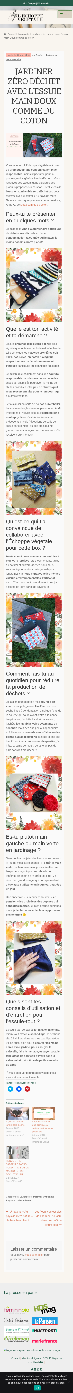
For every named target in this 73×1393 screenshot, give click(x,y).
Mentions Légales (31, 1358)
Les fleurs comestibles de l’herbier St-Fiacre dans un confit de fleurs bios (48, 1218)
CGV (45, 1358)
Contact (15, 1358)
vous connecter (34, 1254)
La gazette (23, 34)
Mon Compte (29, 3)
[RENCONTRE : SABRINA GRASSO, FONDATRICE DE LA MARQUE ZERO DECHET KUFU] (17, 1152)
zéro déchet (24, 1200)
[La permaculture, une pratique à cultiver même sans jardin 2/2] (43, 1113)
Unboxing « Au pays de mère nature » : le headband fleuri (19, 1216)
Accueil (11, 34)
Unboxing (48, 1196)
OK (37, 1388)
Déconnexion (43, 3)
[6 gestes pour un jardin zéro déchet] (17, 1113)
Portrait (37, 1196)
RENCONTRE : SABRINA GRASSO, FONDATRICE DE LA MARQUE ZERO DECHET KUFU (17, 1167)
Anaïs (39, 55)
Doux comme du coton (33, 204)
